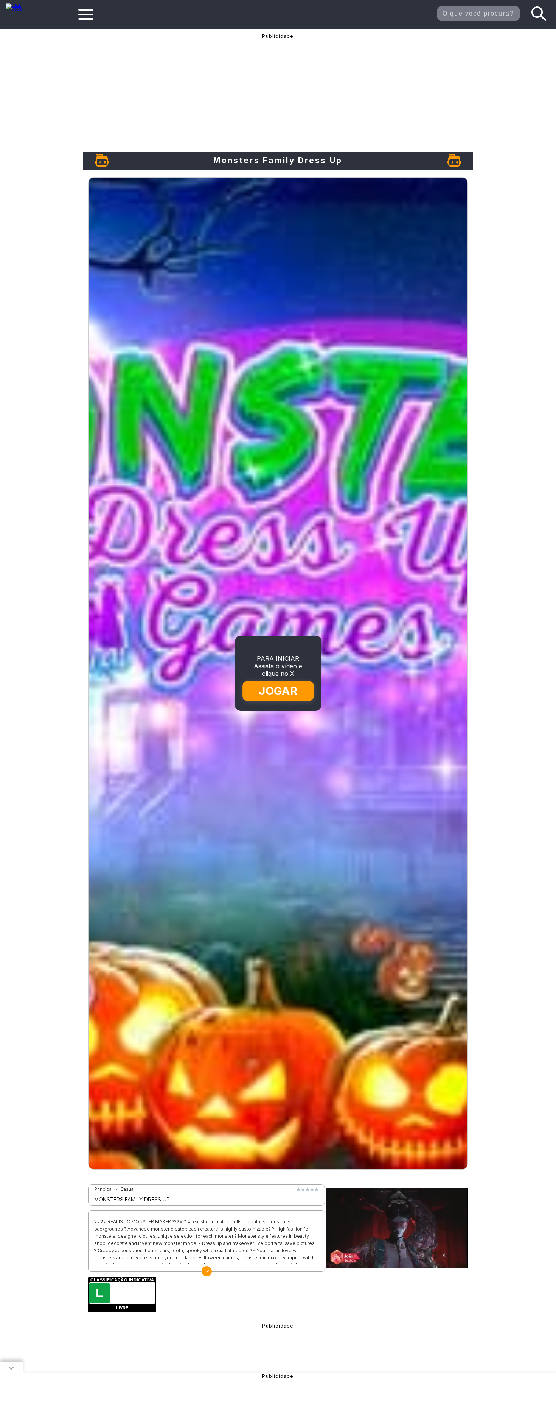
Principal (103, 1189)
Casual (127, 1189)
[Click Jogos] (18, 9)
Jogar (278, 691)
